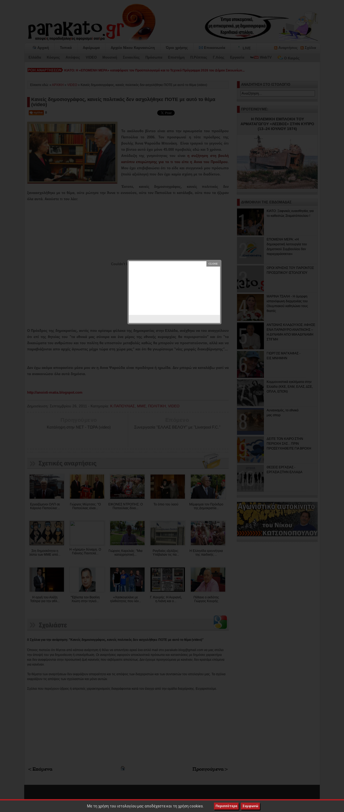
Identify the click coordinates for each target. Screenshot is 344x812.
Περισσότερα (226, 806)
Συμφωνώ (250, 806)
